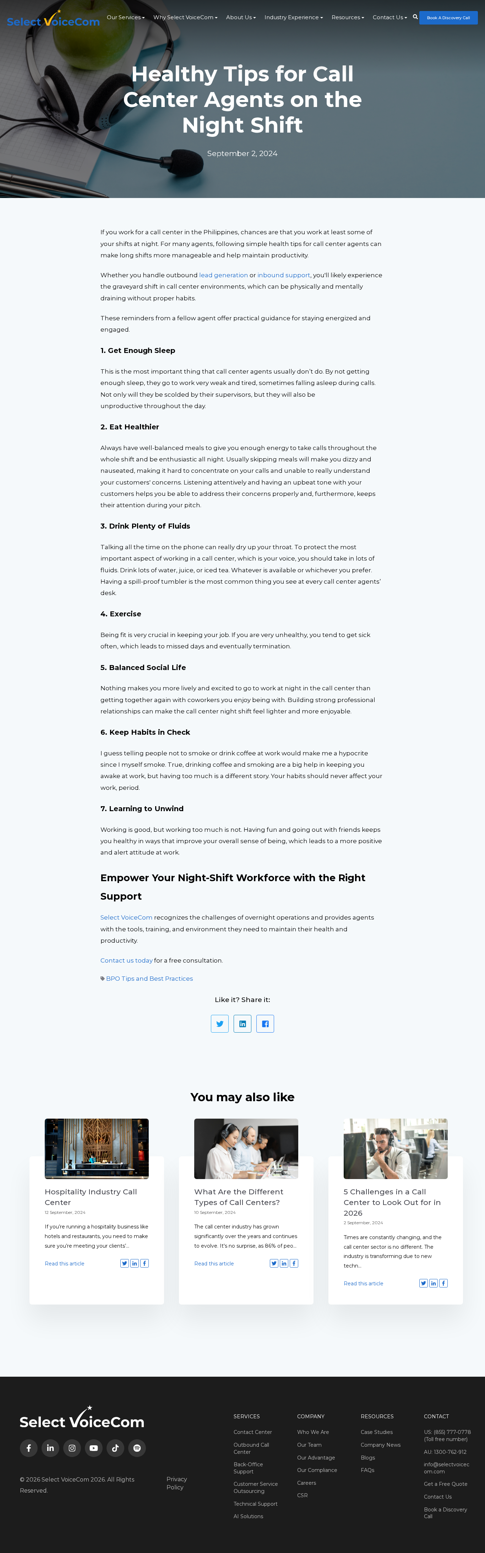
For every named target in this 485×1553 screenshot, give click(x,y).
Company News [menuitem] (380, 1445)
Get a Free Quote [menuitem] (446, 1484)
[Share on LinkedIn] (242, 1024)
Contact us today (126, 960)
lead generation (223, 275)
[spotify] (137, 1448)
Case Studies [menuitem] (377, 1432)
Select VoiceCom (126, 917)
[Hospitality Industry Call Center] (97, 1149)
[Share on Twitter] (220, 1024)
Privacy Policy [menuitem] (177, 1483)
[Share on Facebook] (265, 1024)
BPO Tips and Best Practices (149, 978)
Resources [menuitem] (346, 17)
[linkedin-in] (50, 1448)
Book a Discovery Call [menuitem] (445, 1513)
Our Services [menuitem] (124, 17)
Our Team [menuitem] (309, 1445)
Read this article (65, 1263)
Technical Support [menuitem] (256, 1504)
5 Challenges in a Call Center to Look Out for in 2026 (392, 1202)
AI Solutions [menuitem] (248, 1516)
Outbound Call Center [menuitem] (251, 1448)
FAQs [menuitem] (367, 1470)
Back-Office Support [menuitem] (248, 1468)
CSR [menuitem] (302, 1495)
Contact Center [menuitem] (253, 1432)
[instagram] (72, 1448)
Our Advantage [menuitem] (316, 1458)
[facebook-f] (29, 1448)
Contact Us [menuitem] (388, 17)
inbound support (283, 275)
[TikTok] (115, 1448)
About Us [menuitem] (239, 17)
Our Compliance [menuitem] (317, 1470)
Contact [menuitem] (436, 1416)
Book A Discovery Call (448, 17)
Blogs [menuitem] (368, 1458)
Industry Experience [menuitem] (292, 17)
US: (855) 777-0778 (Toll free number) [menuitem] (447, 1435)
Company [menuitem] (311, 1416)
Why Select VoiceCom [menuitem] (183, 17)
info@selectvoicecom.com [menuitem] (446, 1468)
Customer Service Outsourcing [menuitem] (256, 1487)
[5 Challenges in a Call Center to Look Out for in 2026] (396, 1149)
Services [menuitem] (247, 1416)
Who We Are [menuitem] (313, 1432)
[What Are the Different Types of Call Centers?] (246, 1149)
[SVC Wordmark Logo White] (53, 17)
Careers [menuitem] (306, 1483)
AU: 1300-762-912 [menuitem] (445, 1452)
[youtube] (94, 1448)
